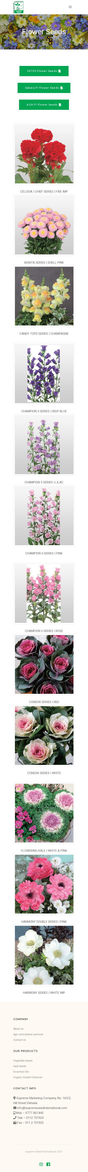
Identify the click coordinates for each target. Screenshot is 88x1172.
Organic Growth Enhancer (27, 1077)
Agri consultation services (28, 1034)
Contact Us (19, 1040)
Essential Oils (21, 1071)
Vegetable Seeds (23, 1060)
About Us (18, 1028)
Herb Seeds (19, 1066)
